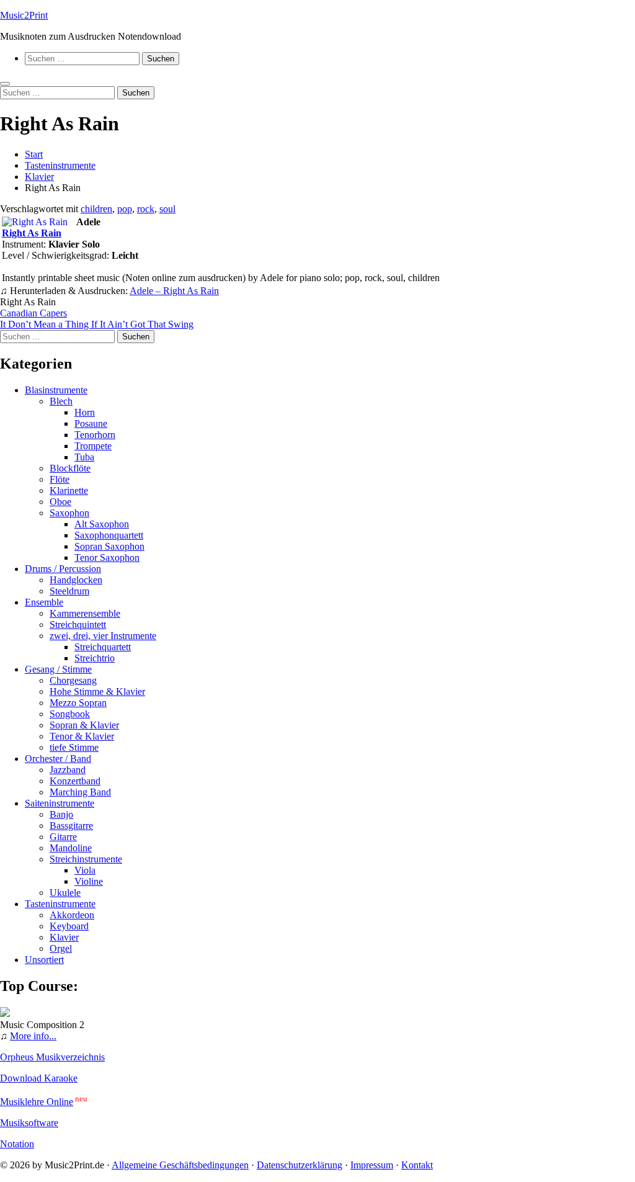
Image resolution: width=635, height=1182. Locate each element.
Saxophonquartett (108, 535)
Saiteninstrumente (59, 803)
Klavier (64, 937)
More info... (33, 1036)
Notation (17, 1144)
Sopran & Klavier (84, 725)
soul (167, 209)
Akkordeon (72, 915)
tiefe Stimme (74, 747)
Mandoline (71, 848)
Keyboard (69, 926)
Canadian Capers (33, 313)
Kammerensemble (85, 613)
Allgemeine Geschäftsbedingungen (180, 1165)
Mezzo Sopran (78, 702)
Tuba (84, 457)
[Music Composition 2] (5, 1013)
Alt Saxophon (101, 524)
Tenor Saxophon (107, 557)
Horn (84, 412)
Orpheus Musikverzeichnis (52, 1057)
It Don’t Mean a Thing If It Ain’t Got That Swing (96, 324)
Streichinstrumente (86, 859)
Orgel (61, 948)
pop (124, 209)
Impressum (371, 1165)
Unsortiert (44, 959)
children (96, 209)
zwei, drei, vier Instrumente (103, 635)
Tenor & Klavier (82, 736)
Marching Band (80, 792)
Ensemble (44, 602)
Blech (61, 401)
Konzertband (75, 781)
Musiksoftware (29, 1122)
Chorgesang (73, 680)
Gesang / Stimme (58, 669)
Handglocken (76, 580)
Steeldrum (69, 591)
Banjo (61, 814)
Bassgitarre (71, 825)
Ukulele (65, 892)
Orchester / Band (58, 758)
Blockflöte (70, 468)
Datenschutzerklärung (299, 1165)
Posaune (90, 423)
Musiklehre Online (36, 1101)
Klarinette (69, 490)
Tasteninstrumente (60, 903)
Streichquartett (102, 647)
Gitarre (63, 836)
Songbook (70, 714)
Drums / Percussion (63, 568)
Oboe (60, 501)
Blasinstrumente (56, 390)
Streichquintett (78, 624)
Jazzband (68, 769)
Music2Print (24, 15)
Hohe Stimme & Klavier (97, 691)
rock (145, 209)
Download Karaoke (39, 1078)
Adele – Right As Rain (174, 290)
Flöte (59, 479)
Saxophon (69, 513)
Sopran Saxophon (109, 546)
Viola (84, 870)
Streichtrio (94, 658)
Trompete (93, 446)
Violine (88, 881)
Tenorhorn (94, 434)
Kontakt (417, 1165)
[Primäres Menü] (5, 84)
